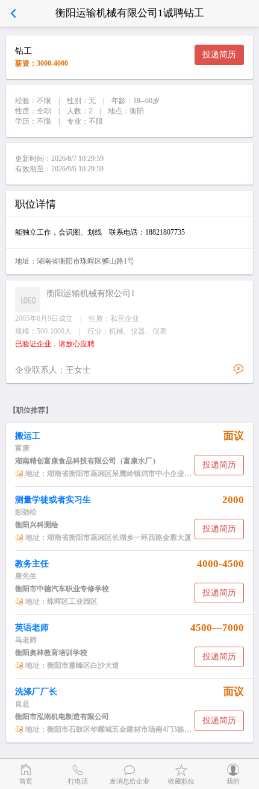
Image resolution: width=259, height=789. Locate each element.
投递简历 (219, 54)
